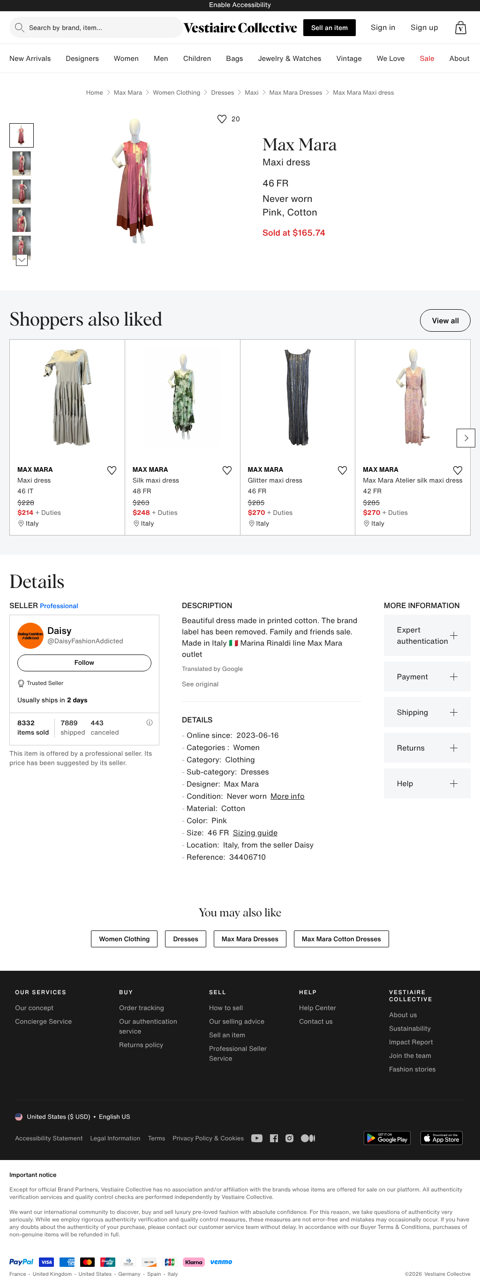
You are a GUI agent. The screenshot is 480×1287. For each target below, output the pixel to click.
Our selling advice (236, 1022)
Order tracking (141, 1008)
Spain (154, 1274)
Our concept (34, 1008)
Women (126, 58)
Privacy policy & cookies (208, 1138)
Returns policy (141, 1045)
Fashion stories (412, 1069)
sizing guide (255, 832)
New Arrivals (30, 58)
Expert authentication (422, 635)
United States (95, 1274)
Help (405, 783)
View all (445, 320)
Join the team (410, 1056)
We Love (391, 58)
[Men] (176, 58)
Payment (412, 676)
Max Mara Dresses (296, 92)
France (17, 1274)
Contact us (316, 1022)
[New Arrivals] (58, 58)
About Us (465, 58)
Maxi (251, 92)
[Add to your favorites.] (112, 470)
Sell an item (329, 27)
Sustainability (410, 1029)
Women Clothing (176, 92)
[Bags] (250, 58)
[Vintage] (369, 58)
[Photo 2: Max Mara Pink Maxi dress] (21, 163)
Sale (427, 58)
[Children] (218, 58)
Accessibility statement (48, 1138)
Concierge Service (43, 1022)
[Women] (146, 58)
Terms (156, 1138)
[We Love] (412, 58)
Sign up (424, 27)
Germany (129, 1274)
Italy (173, 1274)
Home (94, 92)
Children (197, 58)
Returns (411, 747)
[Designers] (106, 58)
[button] (460, 27)
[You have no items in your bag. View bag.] (460, 27)
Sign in (383, 27)
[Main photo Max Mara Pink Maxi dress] (21, 135)
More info (287, 796)
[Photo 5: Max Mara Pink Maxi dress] (21, 248)
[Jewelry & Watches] (328, 58)
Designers (82, 58)
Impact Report (411, 1042)
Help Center (317, 1008)
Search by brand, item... (65, 27)
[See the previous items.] (22, 123)
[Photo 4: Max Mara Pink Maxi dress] (21, 220)
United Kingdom (52, 1274)
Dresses (222, 92)
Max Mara (128, 92)
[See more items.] (22, 260)
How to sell (226, 1008)
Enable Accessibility (240, 5)
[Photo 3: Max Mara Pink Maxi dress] (21, 191)
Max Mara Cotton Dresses (341, 939)
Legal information (115, 1138)
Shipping (412, 712)
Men (161, 58)
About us (403, 1015)
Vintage (348, 58)
